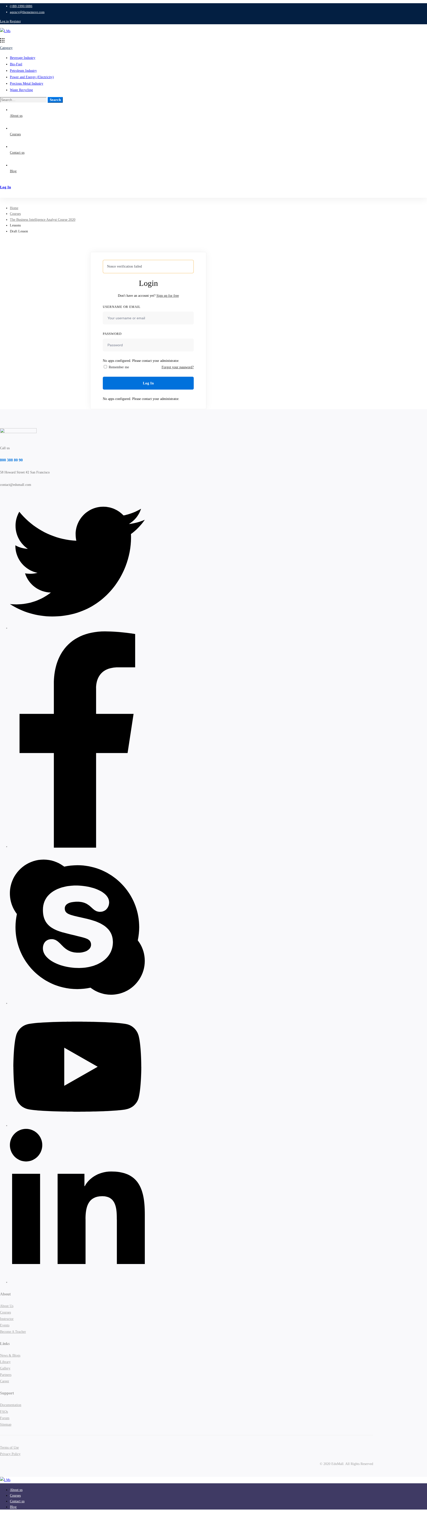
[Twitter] (77, 628)
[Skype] (77, 1003)
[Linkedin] (77, 1282)
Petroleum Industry (23, 71)
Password (112, 334)
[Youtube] (77, 1125)
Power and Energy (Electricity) (32, 77)
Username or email (122, 307)
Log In (148, 383)
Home (14, 208)
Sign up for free (167, 296)
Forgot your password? (178, 367)
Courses (15, 214)
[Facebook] (77, 846)
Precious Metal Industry (26, 83)
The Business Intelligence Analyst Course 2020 (42, 220)
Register (15, 21)
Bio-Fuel (16, 64)
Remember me (118, 367)
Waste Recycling (21, 90)
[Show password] (189, 349)
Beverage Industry (22, 58)
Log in (4, 21)
